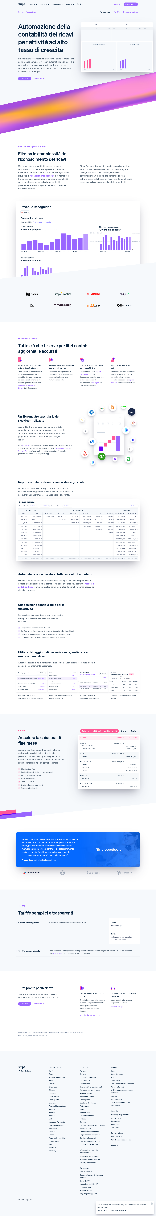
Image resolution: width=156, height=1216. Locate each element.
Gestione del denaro (88, 1103)
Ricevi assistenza (117, 1136)
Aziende (83, 1071)
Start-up (83, 1074)
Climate (52, 1090)
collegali (95, 382)
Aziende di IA (85, 1112)
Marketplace (85, 1099)
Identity (52, 1109)
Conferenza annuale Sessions (122, 1083)
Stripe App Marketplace (89, 1156)
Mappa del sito (116, 1099)
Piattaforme (84, 1106)
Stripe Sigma (54, 1141)
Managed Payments (57, 1122)
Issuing (51, 1115)
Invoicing (52, 1112)
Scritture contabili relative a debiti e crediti (99, 731)
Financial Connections (57, 1106)
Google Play (23, 451)
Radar (51, 1135)
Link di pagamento (56, 1125)
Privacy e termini (117, 1087)
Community (115, 1080)
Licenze (114, 1096)
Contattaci (129, 4)
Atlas (51, 1074)
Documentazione (130, 12)
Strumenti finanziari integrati (91, 1087)
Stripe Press (115, 1124)
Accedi (117, 4)
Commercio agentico (88, 1077)
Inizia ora (24, 78)
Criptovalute (54, 1096)
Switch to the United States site (111, 1210)
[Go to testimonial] (73, 865)
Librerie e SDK (85, 1187)
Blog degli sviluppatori (88, 1193)
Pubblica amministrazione (90, 1141)
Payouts (52, 1131)
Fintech (83, 1119)
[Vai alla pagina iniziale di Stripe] (20, 1067)
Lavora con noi (116, 1118)
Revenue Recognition (27, 12)
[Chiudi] (151, 1204)
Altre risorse (115, 1105)
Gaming (83, 1122)
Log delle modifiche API (89, 1184)
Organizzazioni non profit (90, 1135)
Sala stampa (115, 1121)
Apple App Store (63, 448)
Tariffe (79, 4)
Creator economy (87, 1115)
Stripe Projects (86, 1190)
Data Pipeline (54, 1099)
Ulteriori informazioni (89, 1015)
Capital (51, 1083)
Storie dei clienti (117, 1074)
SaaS (82, 1109)
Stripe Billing (116, 1007)
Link (50, 1119)
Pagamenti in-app (87, 1096)
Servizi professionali (88, 1138)
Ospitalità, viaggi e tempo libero (92, 1125)
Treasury (52, 1151)
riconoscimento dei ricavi (42, 175)
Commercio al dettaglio (89, 1144)
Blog (112, 1077)
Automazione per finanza (90, 1090)
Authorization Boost (57, 1077)
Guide (113, 1071)
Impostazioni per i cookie (120, 1102)
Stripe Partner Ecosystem (90, 1159)
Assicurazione (85, 1128)
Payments (53, 1128)
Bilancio (124, 731)
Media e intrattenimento (89, 1131)
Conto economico (138, 731)
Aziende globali (86, 1093)
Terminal (52, 1147)
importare (26, 445)
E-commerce (85, 1083)
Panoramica (105, 12)
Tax (50, 1144)
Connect (52, 1093)
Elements (53, 1103)
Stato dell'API (85, 1181)
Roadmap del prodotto (120, 1115)
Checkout (53, 1087)
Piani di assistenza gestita (121, 1140)
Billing (51, 1080)
